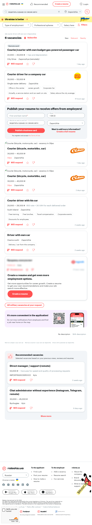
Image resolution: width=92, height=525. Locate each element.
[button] (10, 492)
